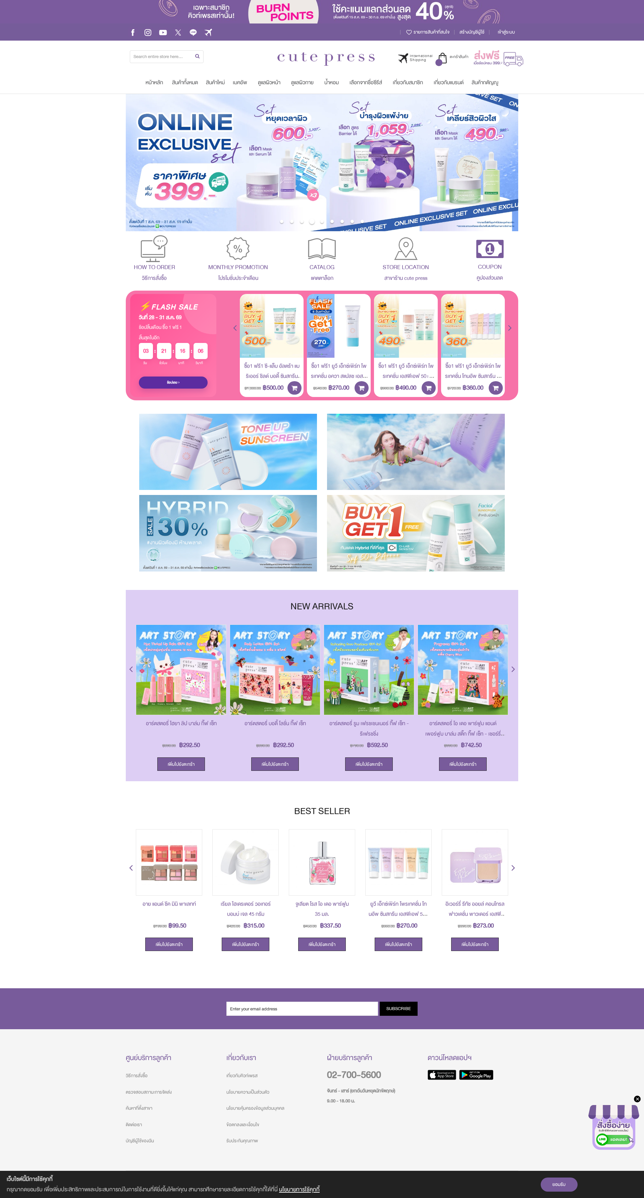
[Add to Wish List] (293, 332)
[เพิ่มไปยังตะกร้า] (294, 388)
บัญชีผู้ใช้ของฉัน (140, 1141)
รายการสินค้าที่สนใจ (431, 32)
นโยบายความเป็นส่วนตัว (247, 1092)
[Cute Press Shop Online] (326, 58)
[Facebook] (133, 32)
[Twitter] (178, 32)
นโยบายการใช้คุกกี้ (299, 1189)
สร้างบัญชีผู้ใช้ (472, 32)
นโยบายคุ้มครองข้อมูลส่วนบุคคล (255, 1108)
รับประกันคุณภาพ (242, 1141)
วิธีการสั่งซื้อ (137, 1076)
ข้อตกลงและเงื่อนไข (242, 1125)
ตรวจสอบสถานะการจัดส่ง (149, 1092)
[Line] (193, 32)
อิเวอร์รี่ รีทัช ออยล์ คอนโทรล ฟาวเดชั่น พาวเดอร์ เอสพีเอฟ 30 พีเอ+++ (474, 914)
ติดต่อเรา (134, 1125)
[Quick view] (293, 347)
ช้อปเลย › (173, 383)
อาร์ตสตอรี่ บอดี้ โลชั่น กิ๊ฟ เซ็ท (275, 723)
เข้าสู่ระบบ (506, 32)
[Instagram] (148, 32)
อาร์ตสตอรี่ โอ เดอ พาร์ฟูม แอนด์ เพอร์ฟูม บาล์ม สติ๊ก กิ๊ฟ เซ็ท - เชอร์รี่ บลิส (463, 734)
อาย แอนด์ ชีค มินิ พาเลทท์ (169, 904)
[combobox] (167, 56)
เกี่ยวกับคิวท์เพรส (242, 1076)
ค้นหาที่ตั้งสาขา (139, 1108)
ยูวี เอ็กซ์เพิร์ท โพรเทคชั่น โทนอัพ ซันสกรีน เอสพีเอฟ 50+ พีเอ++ (398, 914)
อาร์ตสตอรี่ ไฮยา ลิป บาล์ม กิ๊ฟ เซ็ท (181, 723)
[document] (322, 1184)
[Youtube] (163, 32)
